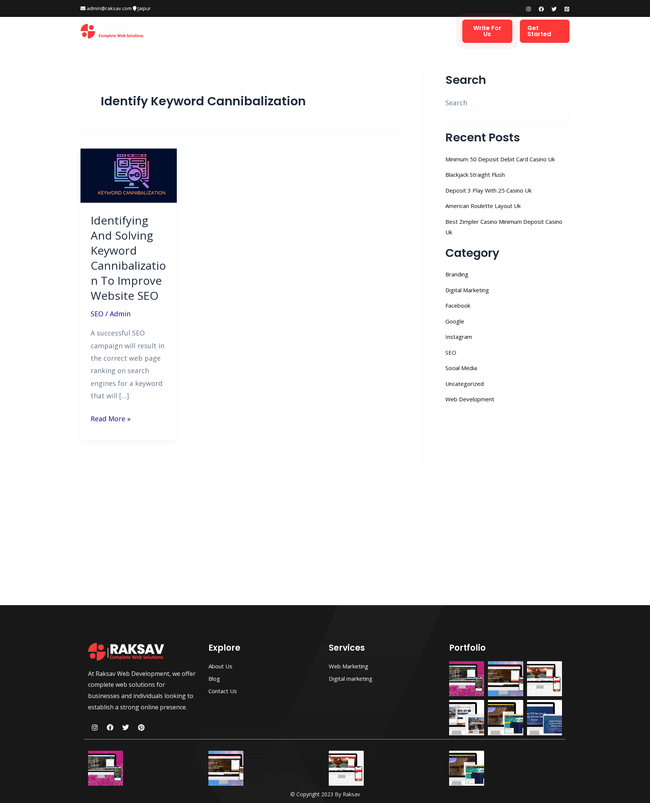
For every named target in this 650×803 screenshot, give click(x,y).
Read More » (111, 418)
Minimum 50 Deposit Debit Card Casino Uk (500, 159)
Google (454, 321)
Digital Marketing (316, 31)
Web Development (253, 31)
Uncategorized (464, 383)
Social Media (461, 368)
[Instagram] (528, 9)
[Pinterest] (567, 9)
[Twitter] (554, 9)
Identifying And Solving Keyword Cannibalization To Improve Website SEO (128, 258)
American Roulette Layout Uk (483, 205)
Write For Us (487, 31)
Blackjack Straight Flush (475, 174)
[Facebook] (541, 9)
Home (209, 31)
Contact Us (433, 31)
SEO (97, 313)
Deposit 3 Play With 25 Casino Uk (488, 190)
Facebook (457, 305)
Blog (398, 31)
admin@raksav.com (108, 8)
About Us (367, 31)
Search (456, 102)
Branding (456, 274)
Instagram (458, 336)
